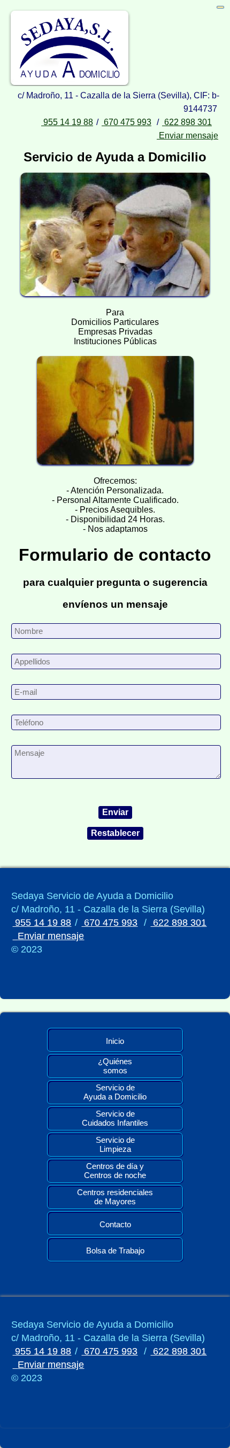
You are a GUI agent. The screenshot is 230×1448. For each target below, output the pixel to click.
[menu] (220, 7)
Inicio (115, 1041)
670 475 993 (126, 122)
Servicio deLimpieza (115, 1144)
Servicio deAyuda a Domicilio (115, 1092)
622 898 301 (187, 122)
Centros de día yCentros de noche (115, 1171)
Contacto (115, 1224)
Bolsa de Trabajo (115, 1250)
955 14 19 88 (67, 122)
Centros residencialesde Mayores (115, 1197)
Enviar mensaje (187, 135)
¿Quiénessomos (115, 1066)
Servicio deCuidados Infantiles (115, 1118)
